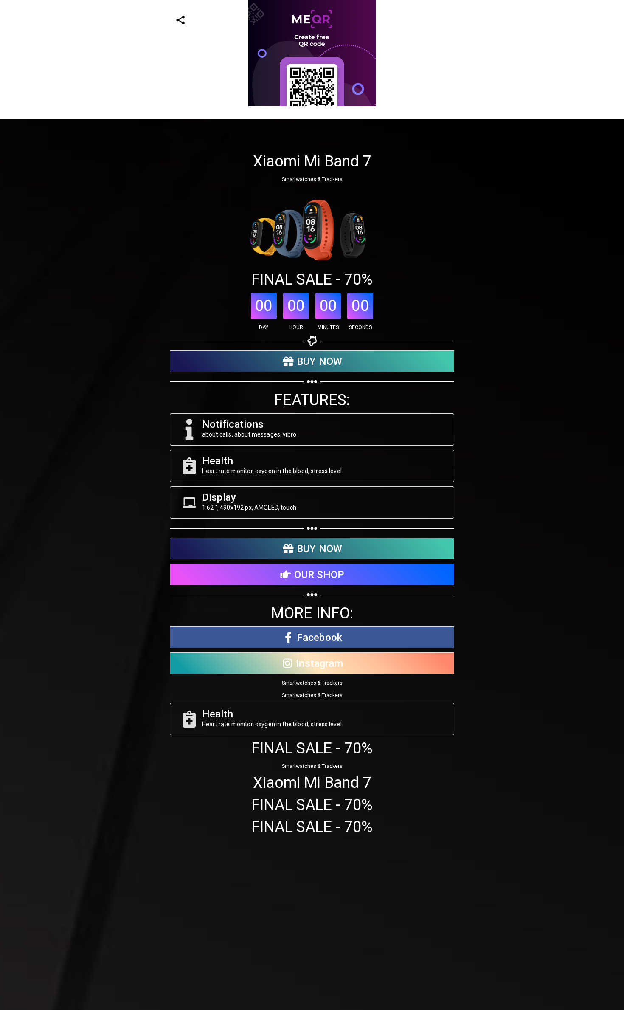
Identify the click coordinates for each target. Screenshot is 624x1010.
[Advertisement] (254, 165)
